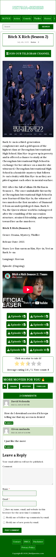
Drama (13, 386)
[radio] (16, 364)
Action (17, 18)
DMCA (27, 541)
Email (6, 499)
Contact (17, 541)
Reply (10, 423)
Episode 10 (39, 349)
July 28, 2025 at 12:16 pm (20, 433)
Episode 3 (17, 324)
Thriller (37, 18)
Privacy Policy (28, 547)
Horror (47, 18)
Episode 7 (17, 341)
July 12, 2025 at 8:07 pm (20, 405)
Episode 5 (17, 333)
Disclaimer (38, 541)
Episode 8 (39, 341)
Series (33, 42)
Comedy (27, 18)
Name (6, 489)
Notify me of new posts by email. (22, 522)
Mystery (26, 386)
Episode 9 (16, 349)
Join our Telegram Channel (29, 53)
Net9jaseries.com (36, 553)
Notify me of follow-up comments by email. (27, 517)
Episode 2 (39, 316)
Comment (7, 466)
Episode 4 (39, 324)
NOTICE (6, 18)
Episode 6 (39, 333)
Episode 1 (17, 316)
